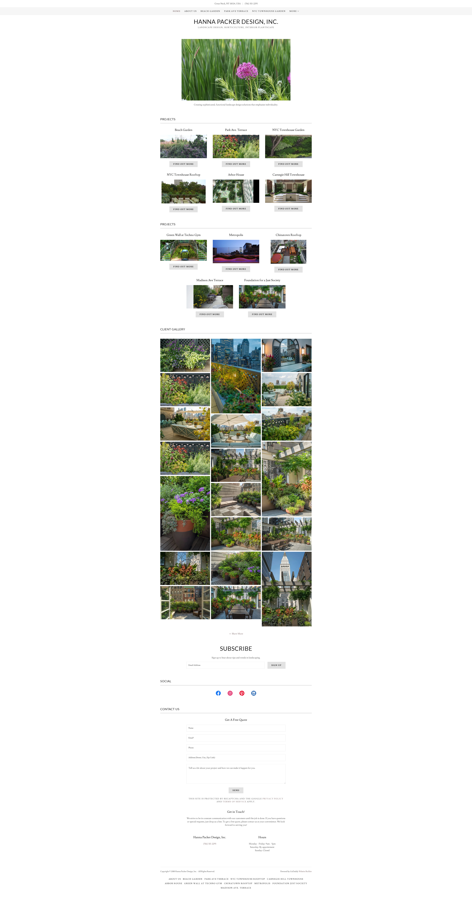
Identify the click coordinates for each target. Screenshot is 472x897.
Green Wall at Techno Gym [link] (203, 883)
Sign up (276, 665)
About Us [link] (190, 11)
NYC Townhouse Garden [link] (269, 11)
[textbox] (225, 665)
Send (236, 790)
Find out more (183, 164)
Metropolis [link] (262, 883)
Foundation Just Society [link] (290, 883)
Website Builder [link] (305, 871)
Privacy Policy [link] (273, 798)
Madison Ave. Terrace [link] (236, 888)
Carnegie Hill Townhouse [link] (285, 879)
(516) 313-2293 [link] (251, 3)
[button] (294, 11)
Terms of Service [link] (234, 801)
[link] (236, 23)
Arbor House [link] (173, 883)
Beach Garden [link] (210, 11)
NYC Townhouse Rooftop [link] (248, 879)
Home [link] (176, 11)
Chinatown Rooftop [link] (238, 883)
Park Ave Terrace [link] (236, 11)
